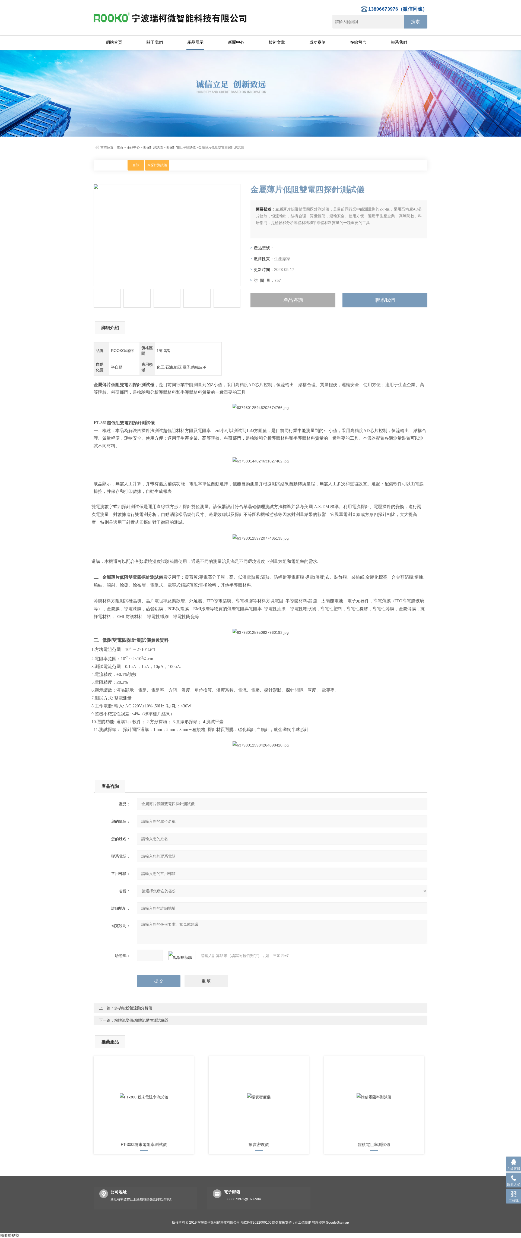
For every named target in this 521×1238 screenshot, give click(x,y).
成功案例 (317, 42)
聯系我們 (399, 42)
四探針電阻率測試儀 (181, 147)
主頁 (120, 147)
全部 (135, 165)
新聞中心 (236, 42)
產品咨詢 (293, 300)
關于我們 (155, 42)
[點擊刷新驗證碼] (181, 955)
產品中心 (133, 147)
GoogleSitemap (337, 1222)
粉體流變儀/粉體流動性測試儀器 (141, 1020)
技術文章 (277, 42)
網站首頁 (114, 42)
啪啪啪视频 (9, 1235)
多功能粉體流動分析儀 (133, 1008)
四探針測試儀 (153, 147)
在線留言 (358, 42)
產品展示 (195, 42)
